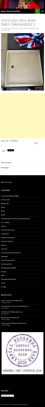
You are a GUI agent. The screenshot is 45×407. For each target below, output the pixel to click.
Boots (3, 211)
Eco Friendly (5, 222)
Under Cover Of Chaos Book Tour (12, 300)
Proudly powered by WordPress (19, 404)
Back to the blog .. (6, 182)
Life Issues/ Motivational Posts (11, 253)
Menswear (4, 256)
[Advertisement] (22, 115)
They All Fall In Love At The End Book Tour (14, 306)
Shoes (3, 275)
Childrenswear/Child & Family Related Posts (15, 218)
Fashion (3, 226)
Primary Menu (42, 11)
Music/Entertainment (8, 260)
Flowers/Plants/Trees (8, 230)
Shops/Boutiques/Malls (8, 279)
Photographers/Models (8, 268)
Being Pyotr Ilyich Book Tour (10, 317)
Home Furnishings (7, 241)
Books (3, 207)
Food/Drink (5, 234)
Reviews (3, 271)
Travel (3, 283)
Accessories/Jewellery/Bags (10, 196)
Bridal (3, 215)
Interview (4, 249)
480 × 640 (17, 28)
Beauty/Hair (5, 203)
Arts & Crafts (5, 200)
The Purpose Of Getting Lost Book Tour (13, 323)
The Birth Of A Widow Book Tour (11, 312)
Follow (15, 141)
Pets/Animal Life (6, 264)
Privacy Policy (5, 404)
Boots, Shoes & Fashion (10, 11)
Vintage (3, 287)
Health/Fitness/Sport (8, 237)
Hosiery (3, 245)
